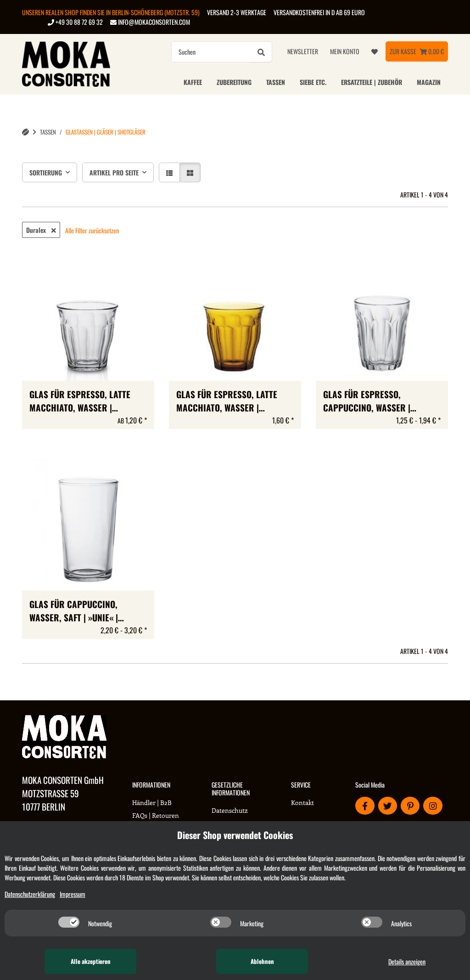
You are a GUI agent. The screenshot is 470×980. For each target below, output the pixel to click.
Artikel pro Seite (114, 172)
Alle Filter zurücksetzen (92, 230)
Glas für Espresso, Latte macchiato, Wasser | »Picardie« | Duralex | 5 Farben (226, 401)
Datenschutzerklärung (30, 894)
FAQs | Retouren (155, 815)
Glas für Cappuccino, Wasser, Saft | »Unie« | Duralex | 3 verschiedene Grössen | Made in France (80, 611)
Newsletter (302, 51)
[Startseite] (25, 132)
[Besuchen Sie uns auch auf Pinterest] (410, 806)
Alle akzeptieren (91, 961)
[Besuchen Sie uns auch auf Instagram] (432, 806)
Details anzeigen (406, 961)
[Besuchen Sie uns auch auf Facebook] (364, 806)
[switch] (68, 922)
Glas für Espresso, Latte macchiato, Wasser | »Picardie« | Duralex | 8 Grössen (79, 401)
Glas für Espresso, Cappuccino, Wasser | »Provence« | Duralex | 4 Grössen (372, 401)
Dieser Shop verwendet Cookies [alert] (235, 835)
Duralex (37, 230)
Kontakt (302, 802)
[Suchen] (261, 52)
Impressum (72, 894)
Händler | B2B (152, 802)
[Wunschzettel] (374, 51)
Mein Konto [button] (344, 51)
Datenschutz (230, 810)
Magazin (429, 82)
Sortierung (45, 172)
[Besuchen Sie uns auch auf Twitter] (387, 806)
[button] (169, 172)
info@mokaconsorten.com (153, 22)
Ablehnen (262, 961)
